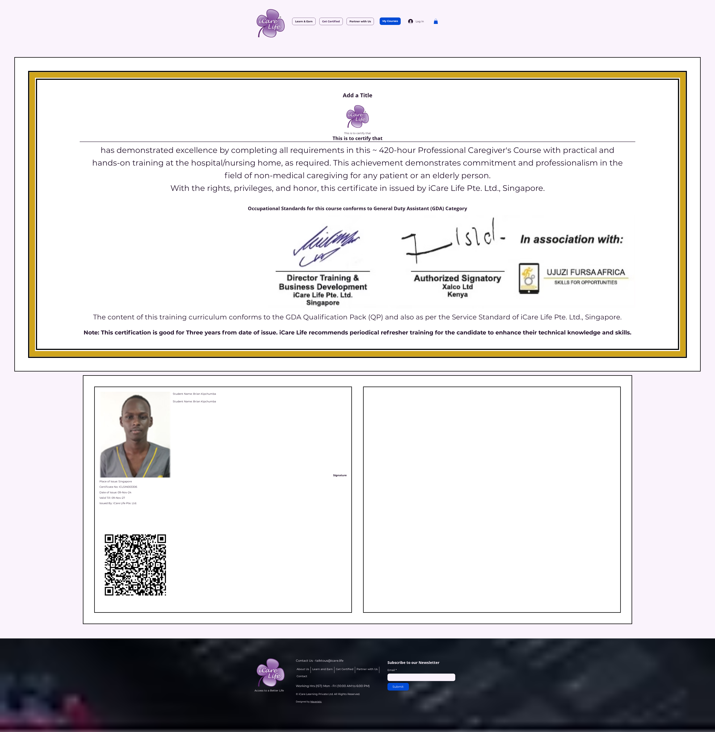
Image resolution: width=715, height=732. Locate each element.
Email (392, 670)
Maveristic (316, 701)
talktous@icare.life (329, 660)
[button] (436, 21)
